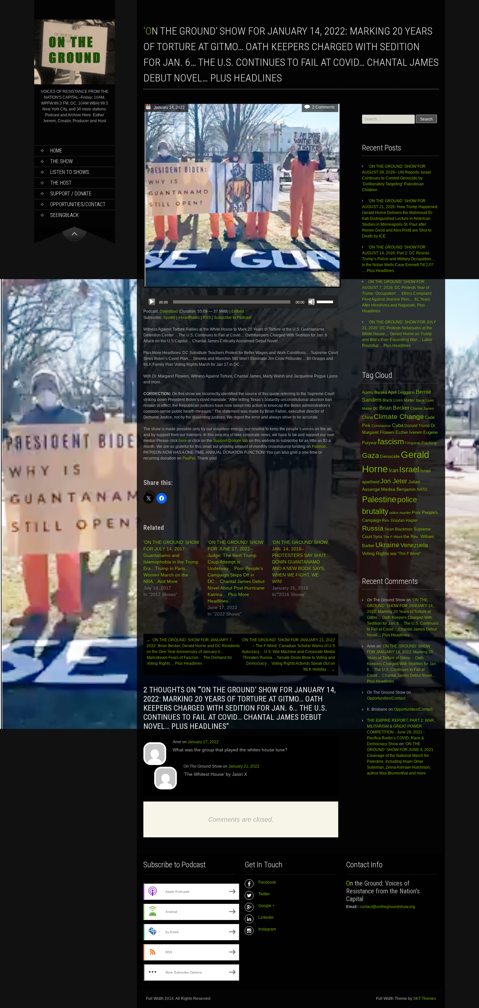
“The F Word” (409, 553)
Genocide (390, 456)
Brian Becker (394, 408)
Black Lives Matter (399, 400)
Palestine (379, 499)
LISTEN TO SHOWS (69, 172)
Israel (409, 469)
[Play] (152, 302)
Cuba (397, 425)
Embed (237, 311)
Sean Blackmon (399, 529)
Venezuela (414, 545)
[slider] (326, 301)
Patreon (319, 446)
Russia (373, 528)
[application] (240, 301)
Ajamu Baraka (374, 392)
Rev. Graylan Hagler (400, 520)
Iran (393, 470)
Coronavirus (381, 426)
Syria (377, 536)
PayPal (188, 458)
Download (169, 311)
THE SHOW (61, 161)
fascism (391, 441)
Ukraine (387, 545)
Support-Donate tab (230, 440)
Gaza (370, 455)
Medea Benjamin (398, 489)
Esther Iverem (409, 432)
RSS (207, 317)
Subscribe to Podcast (232, 317)
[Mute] (311, 302)
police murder (400, 513)
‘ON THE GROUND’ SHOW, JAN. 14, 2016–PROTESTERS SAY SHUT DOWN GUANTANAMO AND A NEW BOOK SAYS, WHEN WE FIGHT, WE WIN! (300, 562)
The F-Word (392, 537)
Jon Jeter (393, 481)
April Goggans (401, 392)
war (393, 553)
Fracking (429, 443)
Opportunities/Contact (78, 204)
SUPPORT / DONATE (71, 194)
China (367, 417)
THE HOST (61, 183)
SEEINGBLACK (64, 215)
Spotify (169, 317)
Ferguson (412, 443)
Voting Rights (375, 553)
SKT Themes (424, 998)
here (183, 440)
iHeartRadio (189, 317)
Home (56, 151)
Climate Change (399, 416)
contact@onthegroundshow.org (387, 906)
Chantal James (422, 408)
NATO (422, 489)
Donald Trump (417, 425)
